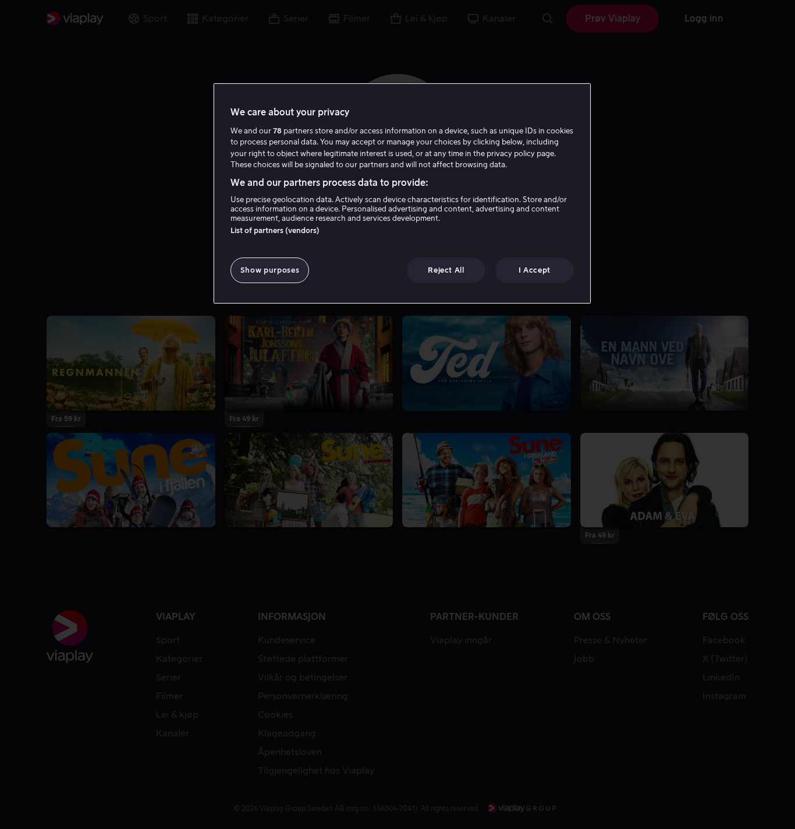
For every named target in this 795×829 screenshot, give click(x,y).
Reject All (446, 270)
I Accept (535, 270)
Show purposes (269, 270)
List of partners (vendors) (275, 230)
